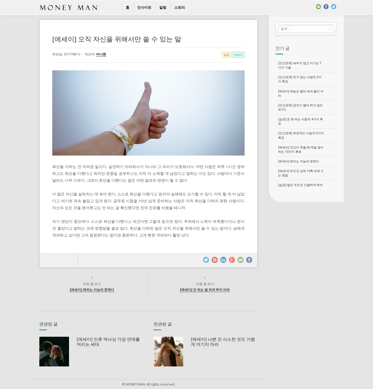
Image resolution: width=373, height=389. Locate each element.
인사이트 (144, 7)
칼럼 (162, 7)
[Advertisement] (306, 281)
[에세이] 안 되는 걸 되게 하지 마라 (205, 289)
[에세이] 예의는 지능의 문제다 (92, 289)
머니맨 (101, 54)
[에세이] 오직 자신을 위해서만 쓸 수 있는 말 (116, 38)
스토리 (179, 7)
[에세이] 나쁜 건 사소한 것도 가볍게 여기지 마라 (223, 341)
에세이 (238, 55)
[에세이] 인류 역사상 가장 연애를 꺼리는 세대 (108, 341)
